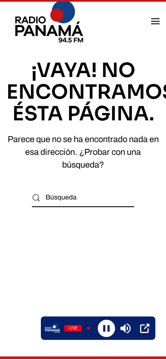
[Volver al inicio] (50, 21)
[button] (155, 21)
